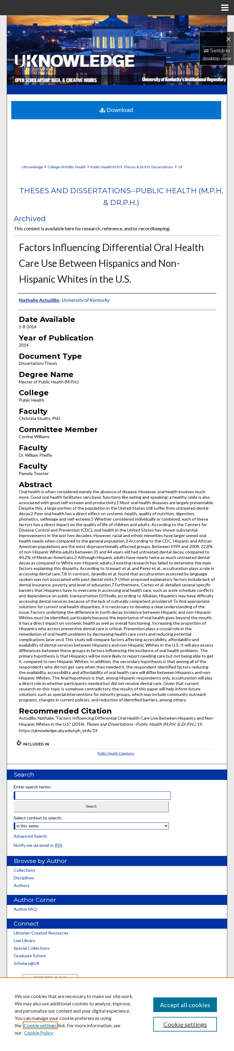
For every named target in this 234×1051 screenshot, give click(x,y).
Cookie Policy (38, 1032)
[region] (117, 1014)
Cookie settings (40, 1025)
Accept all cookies (185, 1004)
